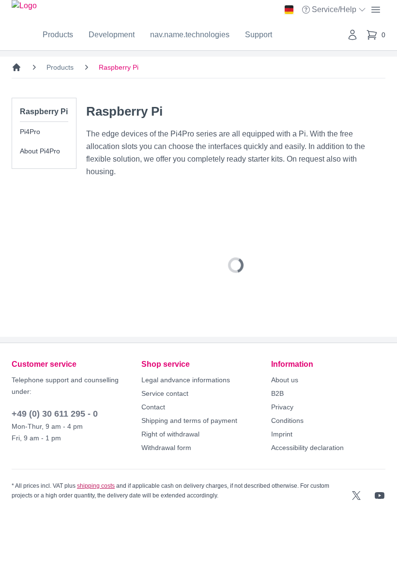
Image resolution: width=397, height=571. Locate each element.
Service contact (164, 393)
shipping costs (96, 485)
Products (58, 34)
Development (112, 34)
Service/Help (335, 10)
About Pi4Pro (40, 151)
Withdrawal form (166, 447)
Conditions (287, 420)
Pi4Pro (30, 131)
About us (284, 380)
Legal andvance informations (185, 380)
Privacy (282, 407)
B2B (277, 393)
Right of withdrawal (170, 434)
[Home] (16, 67)
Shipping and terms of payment (189, 420)
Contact (153, 407)
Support (258, 34)
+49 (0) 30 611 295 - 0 (55, 414)
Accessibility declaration (307, 447)
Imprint (281, 434)
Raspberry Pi (118, 67)
